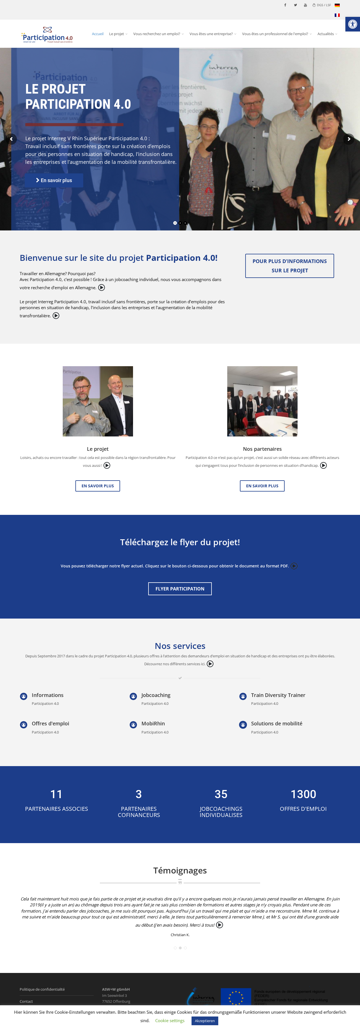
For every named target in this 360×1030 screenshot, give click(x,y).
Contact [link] (26, 997)
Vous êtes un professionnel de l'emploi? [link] (275, 33)
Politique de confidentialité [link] (42, 985)
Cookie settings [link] (169, 1020)
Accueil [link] (98, 33)
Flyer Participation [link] (180, 589)
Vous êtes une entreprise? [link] (211, 33)
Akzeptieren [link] (205, 1020)
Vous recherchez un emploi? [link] (156, 33)
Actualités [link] (326, 33)
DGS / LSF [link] (324, 5)
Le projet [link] (116, 33)
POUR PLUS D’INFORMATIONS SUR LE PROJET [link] (290, 266)
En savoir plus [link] (98, 485)
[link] (352, 24)
